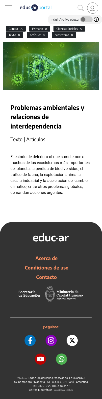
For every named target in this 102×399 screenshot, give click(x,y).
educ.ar (23, 378)
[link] (92, 8)
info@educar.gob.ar (63, 390)
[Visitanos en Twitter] (72, 340)
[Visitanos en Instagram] (51, 340)
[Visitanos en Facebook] (30, 340)
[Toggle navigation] (4, 2)
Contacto (46, 277)
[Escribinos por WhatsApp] (61, 359)
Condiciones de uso (47, 267)
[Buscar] (80, 8)
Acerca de (46, 258)
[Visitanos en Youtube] (40, 359)
